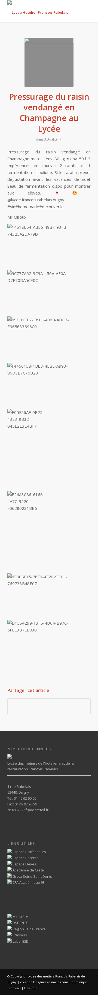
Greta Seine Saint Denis (32, 876)
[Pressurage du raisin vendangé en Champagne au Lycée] (49, 62)
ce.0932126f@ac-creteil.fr (27, 809)
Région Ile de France (29, 929)
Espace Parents (25, 857)
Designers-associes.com (50, 982)
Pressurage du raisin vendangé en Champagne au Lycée (49, 112)
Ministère (20, 916)
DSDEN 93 (20, 922)
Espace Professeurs (29, 851)
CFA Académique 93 (28, 882)
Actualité (51, 139)
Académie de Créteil (28, 870)
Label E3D (20, 941)
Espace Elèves (24, 864)
